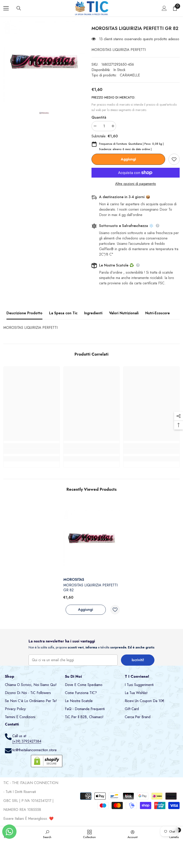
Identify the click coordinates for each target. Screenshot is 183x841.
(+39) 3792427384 (26, 741)
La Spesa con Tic (63, 313)
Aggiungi (128, 159)
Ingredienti (93, 313)
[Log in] (164, 8)
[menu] (6, 8)
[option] (44, 61)
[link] (32, 451)
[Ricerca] (18, 8)
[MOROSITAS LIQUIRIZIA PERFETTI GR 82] (91, 538)
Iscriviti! (138, 660)
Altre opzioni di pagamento (135, 183)
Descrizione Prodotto (24, 313)
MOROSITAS (73, 579)
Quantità (99, 117)
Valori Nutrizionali (124, 313)
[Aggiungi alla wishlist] (174, 159)
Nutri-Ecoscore (157, 313)
